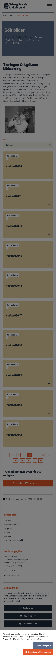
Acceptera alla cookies (39, 652)
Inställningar (42, 645)
